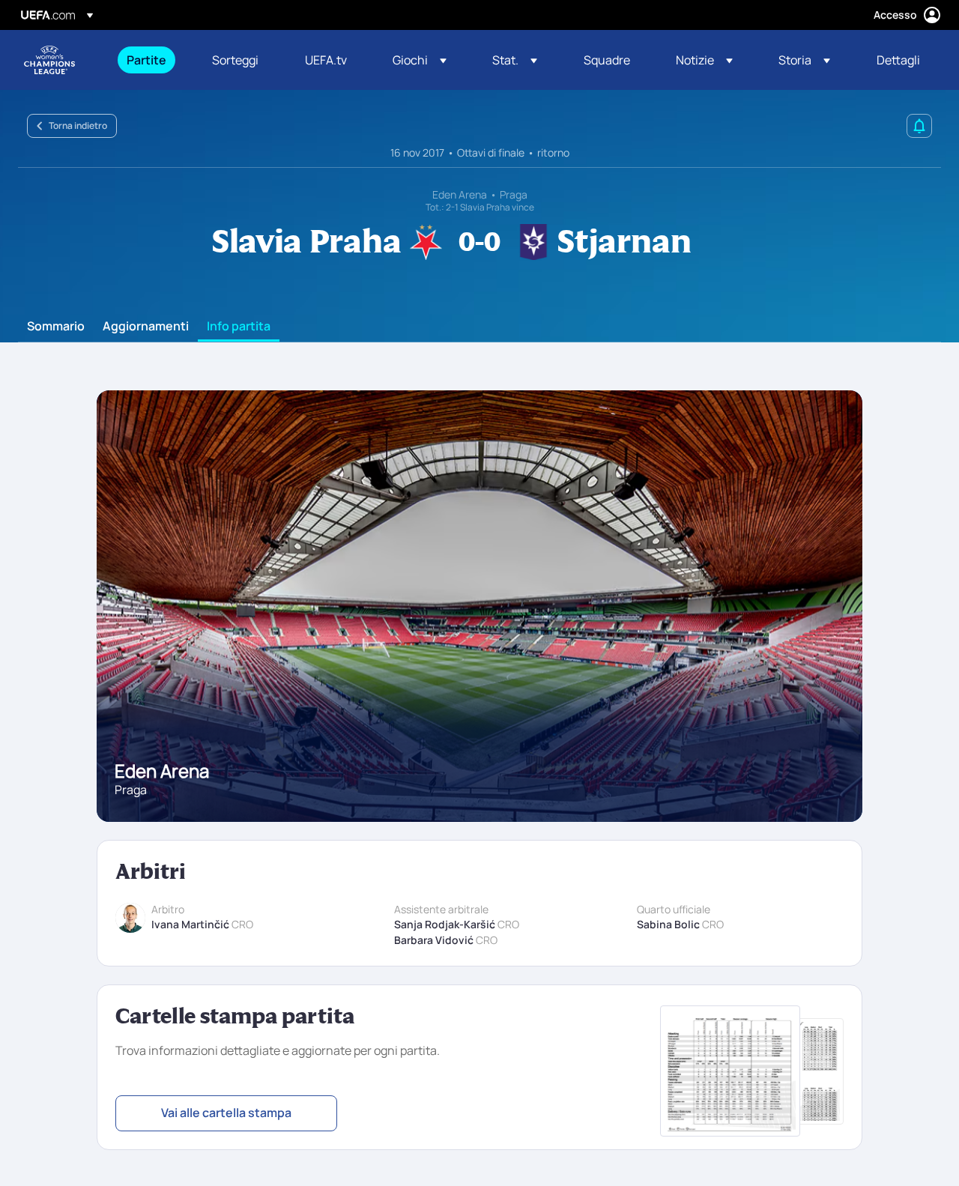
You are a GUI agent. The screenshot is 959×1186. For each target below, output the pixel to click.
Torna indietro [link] (78, 125)
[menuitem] (150, 60)
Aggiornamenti (146, 326)
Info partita (238, 326)
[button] (419, 60)
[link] (146, 60)
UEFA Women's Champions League (49, 60)
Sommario (56, 326)
